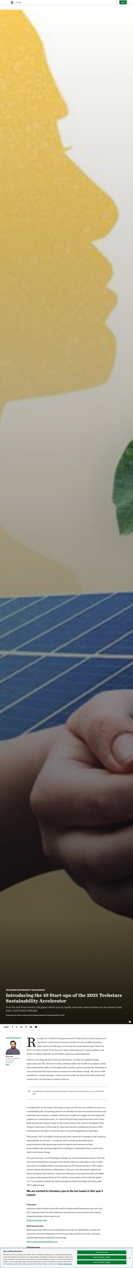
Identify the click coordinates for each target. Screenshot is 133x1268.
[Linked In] (21, 1027)
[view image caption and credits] (130, 1021)
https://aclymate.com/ (37, 1220)
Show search (116, 2)
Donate (123, 2)
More (7, 1065)
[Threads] (26, 1027)
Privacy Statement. (65, 1264)
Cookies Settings (101, 1252)
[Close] (130, 1258)
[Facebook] (12, 1027)
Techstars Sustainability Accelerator (25, 990)
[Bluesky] (31, 1027)
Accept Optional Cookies (101, 1262)
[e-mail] (36, 1027)
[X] (17, 1027)
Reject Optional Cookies (101, 1257)
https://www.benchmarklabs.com (42, 1241)
